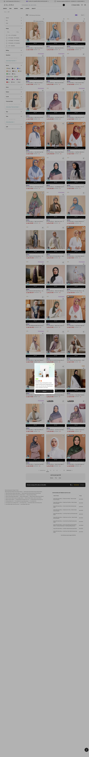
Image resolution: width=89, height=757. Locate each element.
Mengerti (44, 391)
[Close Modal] (53, 364)
